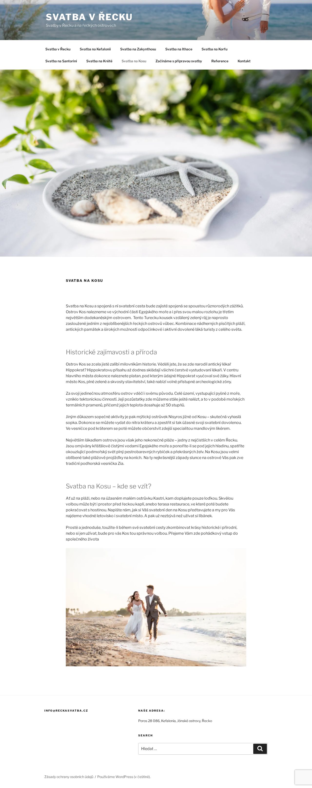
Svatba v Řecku (57, 49)
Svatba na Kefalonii (95, 49)
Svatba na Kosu (134, 61)
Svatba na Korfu (214, 49)
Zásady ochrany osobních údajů (68, 777)
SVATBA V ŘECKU (89, 17)
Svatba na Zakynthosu (138, 49)
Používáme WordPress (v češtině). (124, 777)
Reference (219, 61)
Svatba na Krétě (99, 61)
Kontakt (244, 61)
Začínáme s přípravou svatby (179, 61)
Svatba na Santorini (61, 61)
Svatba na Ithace (178, 49)
